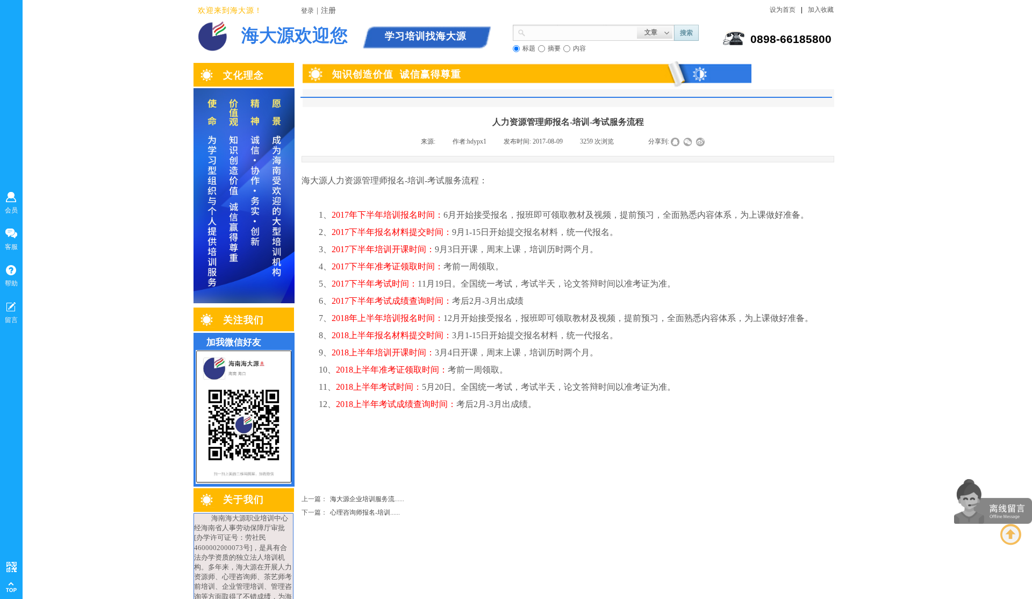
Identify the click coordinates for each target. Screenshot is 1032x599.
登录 (307, 11)
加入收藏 (821, 9)
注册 (328, 10)
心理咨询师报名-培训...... (351, 512)
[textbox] (581, 32)
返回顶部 (1011, 534)
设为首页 (783, 9)
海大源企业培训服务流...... (353, 499)
